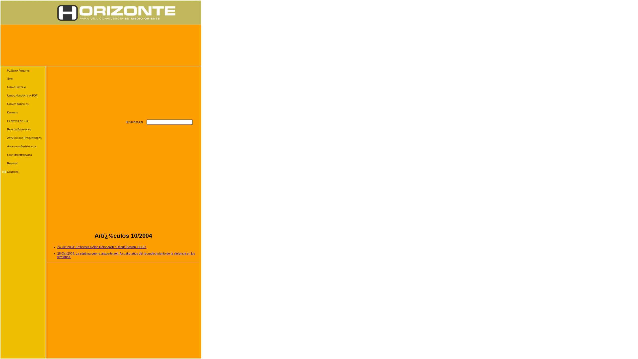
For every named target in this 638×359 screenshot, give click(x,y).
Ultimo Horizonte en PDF (22, 95)
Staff (10, 78)
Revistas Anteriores (19, 129)
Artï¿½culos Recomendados (24, 137)
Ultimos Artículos (17, 103)
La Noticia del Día (17, 120)
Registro (12, 163)
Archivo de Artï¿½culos (21, 146)
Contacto (12, 171)
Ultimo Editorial (16, 87)
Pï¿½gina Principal (18, 70)
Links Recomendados (19, 154)
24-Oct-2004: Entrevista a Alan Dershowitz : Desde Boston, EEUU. (102, 247)
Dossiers (12, 112)
